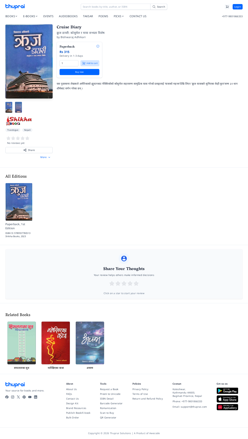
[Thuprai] (15, 6)
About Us (71, 389)
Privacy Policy (140, 389)
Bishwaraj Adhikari (73, 37)
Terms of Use (140, 393)
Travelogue (12, 130)
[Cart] (227, 6)
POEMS (103, 16)
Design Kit (72, 403)
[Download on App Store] (230, 399)
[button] (46, 157)
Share (31, 150)
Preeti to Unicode (110, 393)
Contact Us (72, 398)
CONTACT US (138, 16)
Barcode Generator (111, 403)
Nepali (27, 130)
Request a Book (109, 389)
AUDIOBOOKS (68, 16)
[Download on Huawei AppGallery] (230, 407)
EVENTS (48, 16)
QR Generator (108, 417)
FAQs (69, 393)
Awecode (154, 433)
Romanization (108, 408)
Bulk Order (72, 417)
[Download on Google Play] (230, 391)
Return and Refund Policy (147, 398)
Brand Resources (76, 408)
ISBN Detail (107, 398)
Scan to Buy (107, 412)
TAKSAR (88, 16)
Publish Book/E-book (78, 412)
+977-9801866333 (232, 16)
